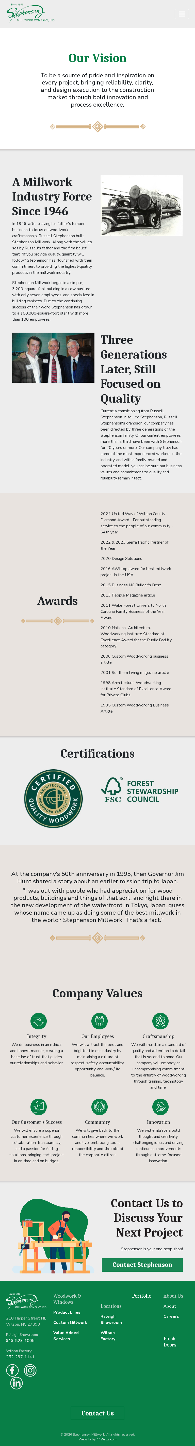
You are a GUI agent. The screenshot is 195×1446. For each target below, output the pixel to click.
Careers (171, 1316)
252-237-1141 (20, 1357)
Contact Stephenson (142, 1264)
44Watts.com (106, 1439)
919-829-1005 (20, 1340)
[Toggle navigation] (182, 14)
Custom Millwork (70, 1322)
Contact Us (98, 1413)
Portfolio (141, 1296)
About (170, 1306)
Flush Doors (170, 1342)
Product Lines (66, 1312)
